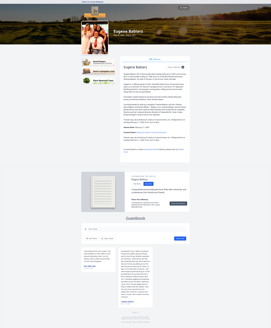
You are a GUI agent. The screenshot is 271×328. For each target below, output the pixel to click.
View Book (136, 184)
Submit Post (180, 238)
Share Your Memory (178, 203)
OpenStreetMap (137, 322)
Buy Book (148, 184)
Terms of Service (141, 319)
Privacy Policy (129, 319)
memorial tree (150, 149)
